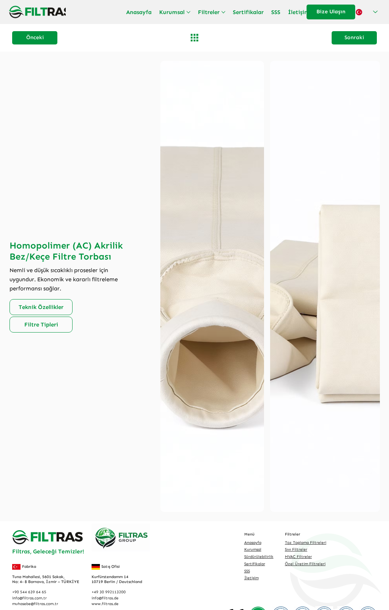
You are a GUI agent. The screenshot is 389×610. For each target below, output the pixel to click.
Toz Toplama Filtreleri (305, 542)
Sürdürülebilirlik (259, 556)
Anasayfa (252, 542)
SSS (247, 571)
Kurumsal (252, 549)
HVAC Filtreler (298, 556)
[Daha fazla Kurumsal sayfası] (188, 12)
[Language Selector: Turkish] (366, 11)
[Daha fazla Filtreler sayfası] (223, 12)
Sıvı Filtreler (296, 549)
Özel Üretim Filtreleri (305, 563)
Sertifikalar (254, 563)
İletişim (251, 577)
